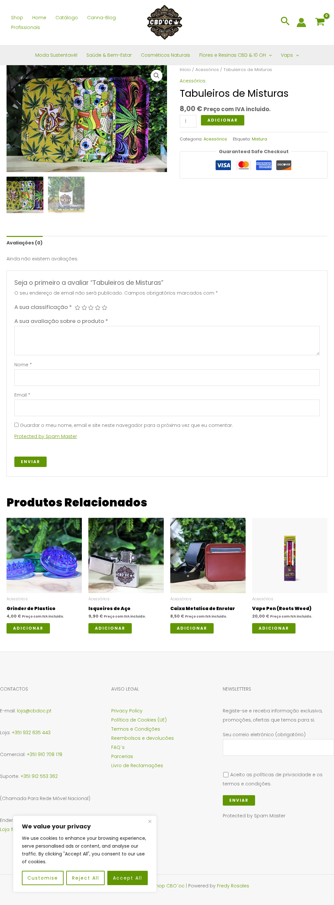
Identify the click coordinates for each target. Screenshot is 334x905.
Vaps (287, 55)
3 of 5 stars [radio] (91, 308)
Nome (23, 364)
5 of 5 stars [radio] (104, 308)
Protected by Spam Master (45, 436)
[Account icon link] (301, 22)
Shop (17, 17)
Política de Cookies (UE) (139, 720)
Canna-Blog (101, 17)
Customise (42, 878)
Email (22, 395)
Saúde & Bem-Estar (109, 55)
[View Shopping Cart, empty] (320, 22)
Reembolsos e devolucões (142, 738)
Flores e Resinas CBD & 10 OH (232, 55)
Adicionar (222, 120)
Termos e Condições (135, 729)
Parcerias (122, 756)
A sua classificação (43, 307)
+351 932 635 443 (31, 732)
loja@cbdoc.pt (34, 711)
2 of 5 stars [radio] (84, 308)
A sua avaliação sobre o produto (61, 321)
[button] (285, 22)
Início (185, 69)
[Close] (150, 821)
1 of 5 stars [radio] (77, 308)
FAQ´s (118, 747)
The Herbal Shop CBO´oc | (157, 886)
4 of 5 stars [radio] (97, 308)
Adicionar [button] (28, 628)
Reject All (85, 878)
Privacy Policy (127, 711)
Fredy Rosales (233, 886)
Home (39, 17)
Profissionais (25, 27)
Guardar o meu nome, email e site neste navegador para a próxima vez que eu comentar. (126, 425)
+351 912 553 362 (39, 776)
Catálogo (66, 17)
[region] (85, 854)
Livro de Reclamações (137, 765)
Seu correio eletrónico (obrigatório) (264, 734)
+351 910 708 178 (44, 754)
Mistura (259, 139)
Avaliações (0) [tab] (25, 243)
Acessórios (207, 69)
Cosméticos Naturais (165, 55)
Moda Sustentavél (56, 55)
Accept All (127, 878)
